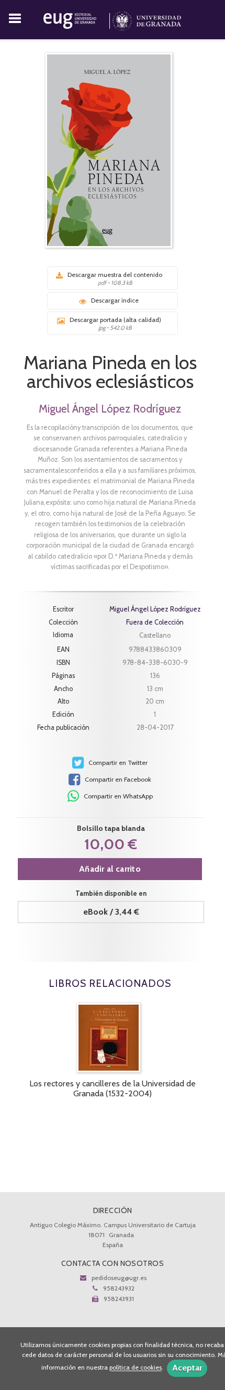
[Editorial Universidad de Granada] (77, 19)
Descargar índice (115, 300)
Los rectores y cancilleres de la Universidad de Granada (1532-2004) (112, 1088)
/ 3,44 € (111, 912)
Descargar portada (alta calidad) (115, 323)
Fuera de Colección (155, 622)
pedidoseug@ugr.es (119, 1278)
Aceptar (187, 1368)
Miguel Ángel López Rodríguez (110, 408)
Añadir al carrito (110, 869)
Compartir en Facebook (117, 779)
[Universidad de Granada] (147, 19)
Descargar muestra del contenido (115, 278)
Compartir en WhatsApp (117, 796)
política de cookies (135, 1368)
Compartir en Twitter (117, 762)
